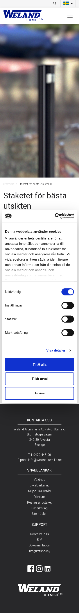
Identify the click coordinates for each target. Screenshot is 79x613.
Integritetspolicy (39, 551)
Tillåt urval (40, 379)
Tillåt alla (39, 364)
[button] (68, 3)
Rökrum (39, 497)
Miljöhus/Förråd (39, 491)
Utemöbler (39, 514)
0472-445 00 (42, 455)
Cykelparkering (39, 485)
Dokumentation (39, 545)
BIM (39, 540)
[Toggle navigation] (70, 15)
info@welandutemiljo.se (44, 460)
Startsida (8, 184)
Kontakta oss (39, 534)
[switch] (67, 305)
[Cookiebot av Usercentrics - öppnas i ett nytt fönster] (56, 216)
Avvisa (39, 393)
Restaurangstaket (39, 502)
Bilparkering (39, 508)
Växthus (39, 480)
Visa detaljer (55, 350)
